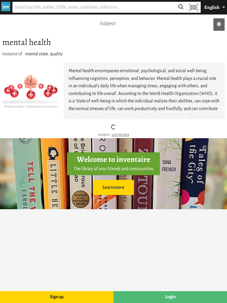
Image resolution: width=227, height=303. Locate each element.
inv (5, 6)
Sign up (57, 297)
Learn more (113, 187)
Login (170, 297)
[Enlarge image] (30, 87)
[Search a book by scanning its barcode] (194, 7)
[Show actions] (219, 24)
